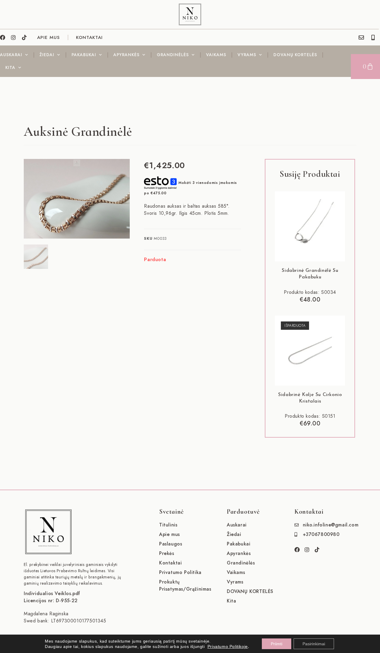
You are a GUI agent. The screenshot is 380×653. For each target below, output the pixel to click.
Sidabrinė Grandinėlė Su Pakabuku (310, 274)
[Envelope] (361, 37)
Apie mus (169, 534)
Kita (10, 67)
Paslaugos (170, 543)
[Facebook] (2, 37)
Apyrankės (126, 55)
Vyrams (247, 55)
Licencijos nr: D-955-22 (51, 600)
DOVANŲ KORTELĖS (295, 55)
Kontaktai (89, 37)
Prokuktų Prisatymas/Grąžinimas (185, 585)
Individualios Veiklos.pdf (52, 593)
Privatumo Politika (180, 572)
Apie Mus (48, 37)
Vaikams (216, 55)
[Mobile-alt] (373, 37)
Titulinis (168, 524)
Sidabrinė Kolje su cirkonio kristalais (310, 398)
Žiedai (46, 55)
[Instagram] (13, 37)
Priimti (276, 643)
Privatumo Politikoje (228, 646)
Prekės (166, 553)
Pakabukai (84, 55)
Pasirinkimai (314, 643)
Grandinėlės (173, 55)
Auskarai (11, 55)
